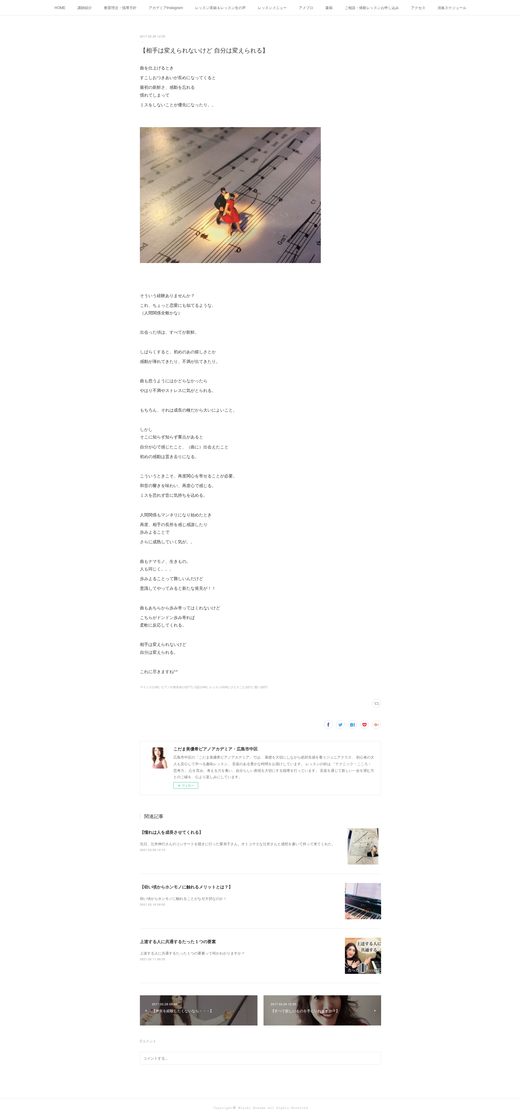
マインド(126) (149, 687)
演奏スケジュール (451, 7)
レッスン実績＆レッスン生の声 (220, 7)
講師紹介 (84, 7)
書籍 (329, 7)
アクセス (418, 7)
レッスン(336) (219, 687)
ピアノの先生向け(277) (176, 687)
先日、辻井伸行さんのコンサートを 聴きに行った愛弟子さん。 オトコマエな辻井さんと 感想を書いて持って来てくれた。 (237, 843)
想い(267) (261, 687)
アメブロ (306, 7)
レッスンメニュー (272, 7)
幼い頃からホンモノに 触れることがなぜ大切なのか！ (183, 898)
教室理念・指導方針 (120, 7)
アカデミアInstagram (166, 7)
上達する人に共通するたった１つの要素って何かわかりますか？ (192, 952)
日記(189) (200, 687)
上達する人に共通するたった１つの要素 (178, 941)
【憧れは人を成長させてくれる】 (171, 832)
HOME (60, 7)
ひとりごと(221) (241, 687)
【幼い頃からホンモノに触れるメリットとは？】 (186, 887)
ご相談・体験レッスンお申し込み (372, 7)
